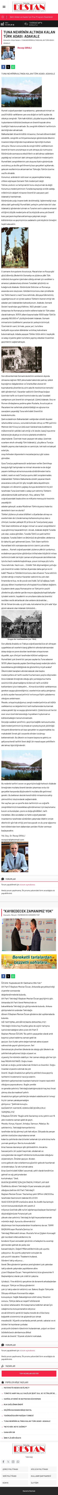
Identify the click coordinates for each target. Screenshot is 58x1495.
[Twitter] (8, 1462)
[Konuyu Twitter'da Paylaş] (8, 67)
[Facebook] (3, 1462)
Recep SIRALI (25, 47)
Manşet (13, 915)
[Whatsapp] (18, 1462)
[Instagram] (13, 1462)
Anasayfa (6, 40)
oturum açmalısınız (27, 884)
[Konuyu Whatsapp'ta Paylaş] (13, 67)
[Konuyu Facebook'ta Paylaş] (3, 67)
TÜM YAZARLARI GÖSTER (29, 1373)
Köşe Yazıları (15, 40)
